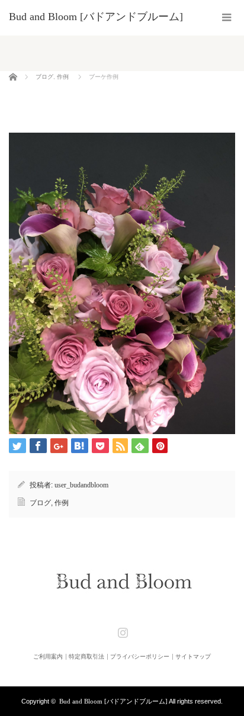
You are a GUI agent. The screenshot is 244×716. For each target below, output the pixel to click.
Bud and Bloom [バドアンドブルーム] (113, 701)
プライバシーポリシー (139, 657)
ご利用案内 (48, 657)
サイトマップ (193, 657)
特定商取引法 (86, 657)
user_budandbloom (81, 485)
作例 (63, 76)
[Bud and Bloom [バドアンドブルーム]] (96, 16)
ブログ (44, 76)
